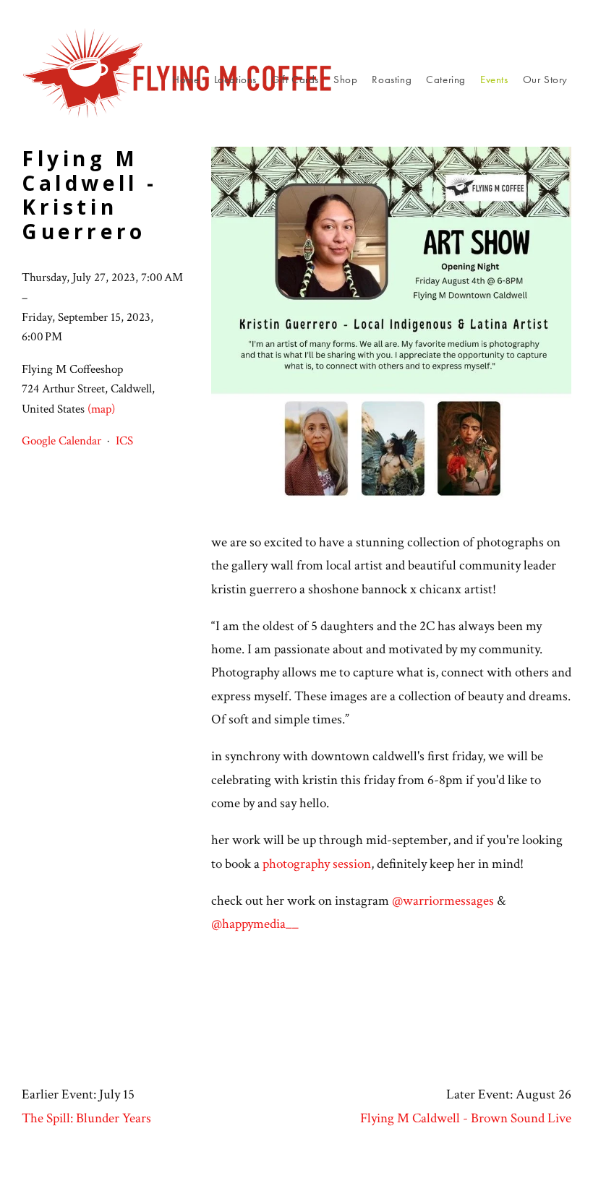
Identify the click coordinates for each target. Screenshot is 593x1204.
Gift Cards (295, 79)
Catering (446, 79)
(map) (101, 409)
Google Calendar (61, 441)
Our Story (545, 79)
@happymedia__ (255, 924)
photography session (317, 864)
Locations (235, 79)
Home (185, 79)
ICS (124, 441)
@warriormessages (443, 901)
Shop (345, 79)
